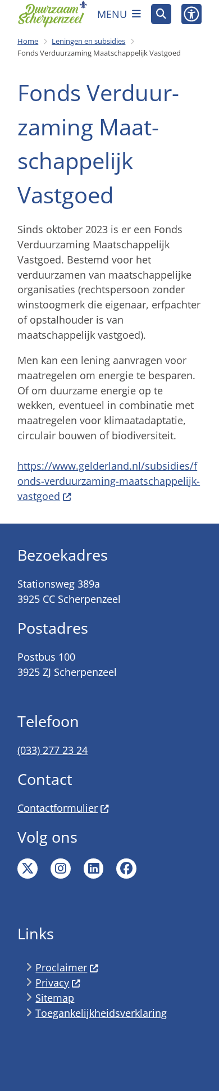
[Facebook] (126, 868)
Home (27, 41)
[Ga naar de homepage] (52, 14)
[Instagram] (61, 868)
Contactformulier (57, 808)
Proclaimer (61, 967)
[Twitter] (27, 868)
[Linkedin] (94, 868)
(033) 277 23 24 (52, 750)
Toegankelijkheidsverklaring (101, 1013)
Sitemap (54, 997)
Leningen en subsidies (88, 41)
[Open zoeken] (161, 14)
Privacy (52, 982)
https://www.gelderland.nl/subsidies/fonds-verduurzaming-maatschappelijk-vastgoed (108, 481)
